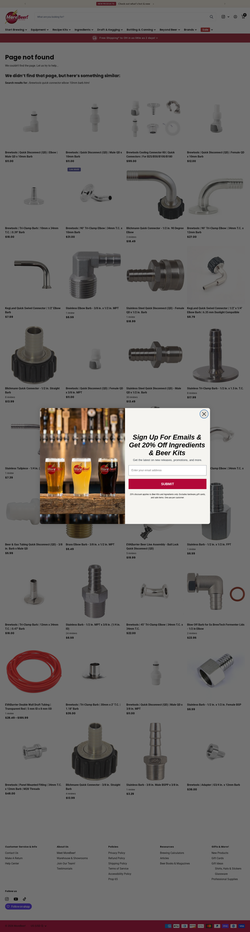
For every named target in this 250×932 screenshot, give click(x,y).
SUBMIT (167, 484)
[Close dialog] (204, 414)
